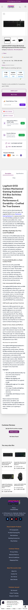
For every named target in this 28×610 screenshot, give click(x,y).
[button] (2, 6)
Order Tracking (14, 593)
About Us (14, 571)
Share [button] (4, 53)
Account (25, 608)
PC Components (14, 530)
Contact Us (14, 574)
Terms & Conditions (14, 557)
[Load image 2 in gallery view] (14, 40)
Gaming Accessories (14, 538)
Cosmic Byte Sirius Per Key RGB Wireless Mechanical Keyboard (20, 463)
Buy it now (14, 94)
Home (2, 608)
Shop (14, 608)
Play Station (14, 541)
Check (22, 104)
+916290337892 (14, 509)
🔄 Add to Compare (8, 115)
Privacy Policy (14, 552)
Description (8, 173)
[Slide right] (25, 40)
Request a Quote (14, 596)
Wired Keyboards (18, 49)
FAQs (14, 178)
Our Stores (14, 576)
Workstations (14, 535)
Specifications (20, 173)
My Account (14, 590)
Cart (19, 608)
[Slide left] (2, 40)
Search (8, 608)
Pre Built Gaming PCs (14, 532)
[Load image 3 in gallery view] (21, 40)
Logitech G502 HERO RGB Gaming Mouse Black (20, 485)
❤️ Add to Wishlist (7, 111)
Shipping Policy (14, 560)
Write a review (14, 432)
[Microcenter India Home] (14, 506)
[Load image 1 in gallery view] (7, 40)
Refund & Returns (14, 554)
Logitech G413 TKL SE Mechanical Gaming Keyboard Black (7, 463)
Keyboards (10, 49)
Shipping (3, 65)
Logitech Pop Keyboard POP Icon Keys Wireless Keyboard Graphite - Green (7, 486)
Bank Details (14, 579)
